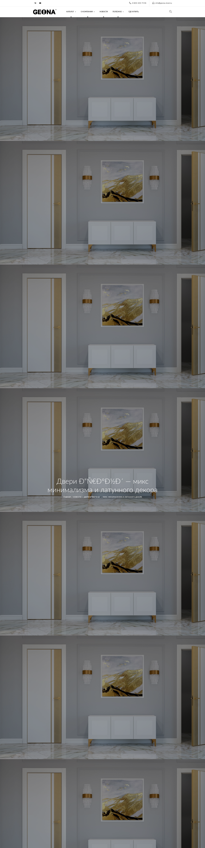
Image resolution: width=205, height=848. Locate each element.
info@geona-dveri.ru (163, 3)
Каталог (70, 12)
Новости (104, 12)
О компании (87, 12)
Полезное (117, 12)
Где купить (133, 12)
